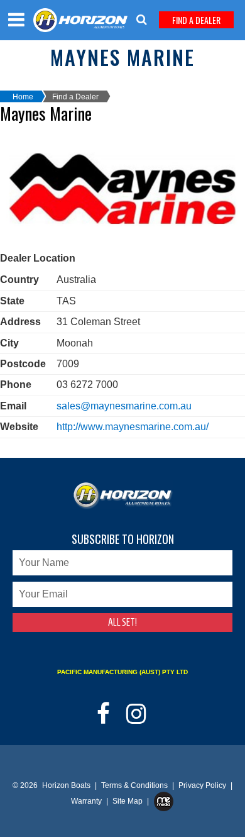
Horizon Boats (66, 785)
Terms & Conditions (135, 785)
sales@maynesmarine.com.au (124, 406)
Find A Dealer (196, 19)
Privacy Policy (203, 785)
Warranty (87, 801)
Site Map (128, 801)
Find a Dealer (75, 96)
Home (23, 96)
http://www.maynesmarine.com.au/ (133, 426)
